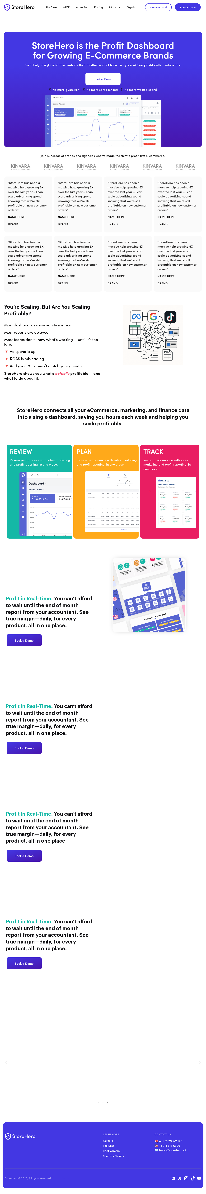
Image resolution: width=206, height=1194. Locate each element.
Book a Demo (111, 1150)
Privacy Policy (60, 1178)
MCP (66, 7)
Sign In (131, 7)
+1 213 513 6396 (169, 1145)
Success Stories (113, 1156)
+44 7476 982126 (170, 1141)
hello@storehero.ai (172, 1150)
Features (108, 1145)
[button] (6, 1063)
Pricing (98, 7)
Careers (108, 1140)
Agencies (81, 7)
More (112, 7)
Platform (51, 7)
